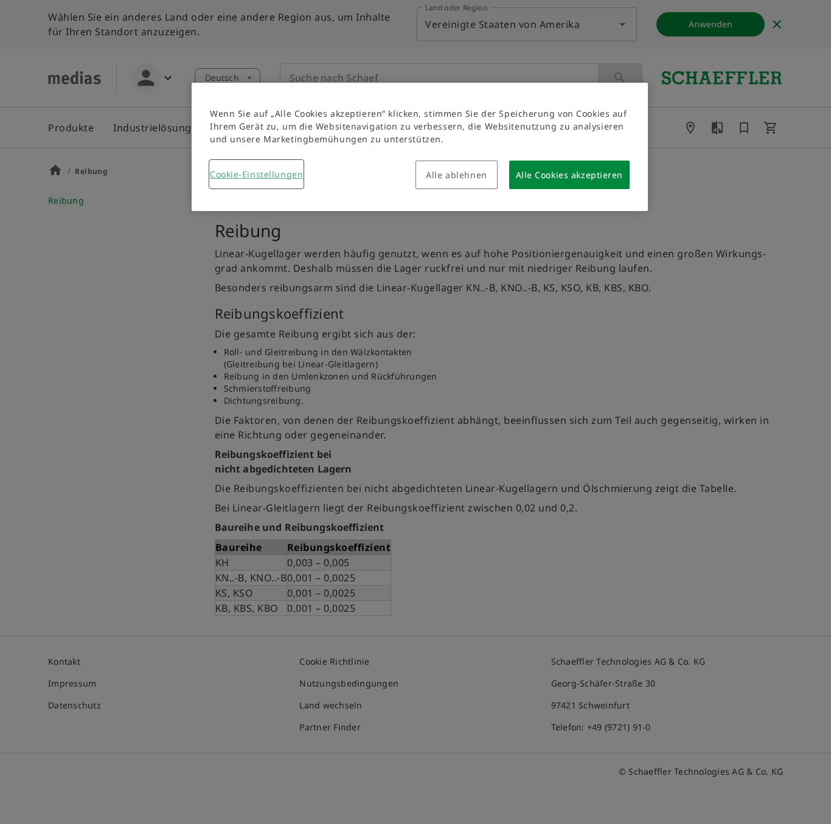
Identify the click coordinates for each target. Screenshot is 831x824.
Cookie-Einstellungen (256, 174)
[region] (420, 147)
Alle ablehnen (456, 175)
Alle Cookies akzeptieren (569, 175)
